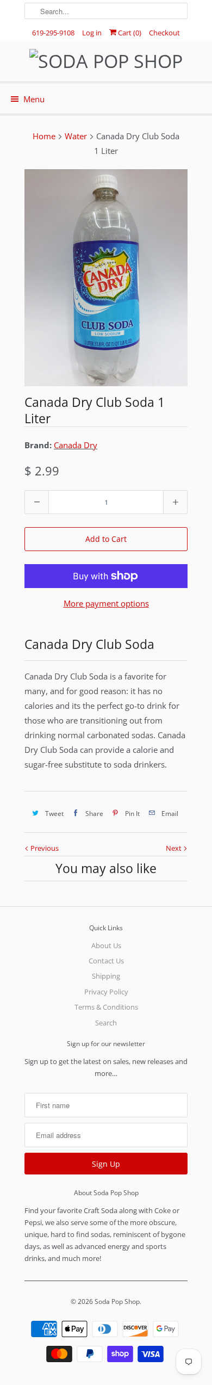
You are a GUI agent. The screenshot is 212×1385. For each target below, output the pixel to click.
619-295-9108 (53, 33)
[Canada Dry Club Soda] (106, 277)
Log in (92, 33)
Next (174, 848)
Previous (44, 848)
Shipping (106, 976)
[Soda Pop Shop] (106, 61)
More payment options (106, 603)
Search (106, 1023)
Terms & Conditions (106, 1007)
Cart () (128, 33)
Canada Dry (75, 445)
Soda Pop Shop (117, 1301)
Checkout (164, 33)
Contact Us (106, 961)
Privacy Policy (106, 992)
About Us (106, 945)
